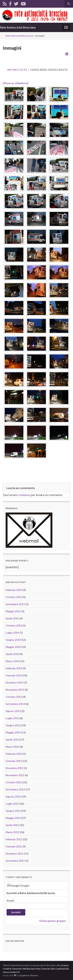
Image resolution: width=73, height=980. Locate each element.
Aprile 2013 (12, 739)
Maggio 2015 (13, 611)
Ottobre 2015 (14, 597)
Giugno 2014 (13, 639)
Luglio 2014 (12, 632)
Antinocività (17, 69)
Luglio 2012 (12, 803)
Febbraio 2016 (14, 589)
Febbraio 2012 (14, 839)
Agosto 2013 (13, 711)
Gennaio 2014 (14, 675)
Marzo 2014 (12, 661)
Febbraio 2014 (14, 668)
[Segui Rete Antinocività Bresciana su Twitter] (16, 3)
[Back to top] (64, 971)
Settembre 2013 (15, 703)
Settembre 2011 (15, 860)
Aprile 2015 (12, 618)
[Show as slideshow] (15, 83)
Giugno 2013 (13, 725)
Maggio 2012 (13, 817)
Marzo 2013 (12, 746)
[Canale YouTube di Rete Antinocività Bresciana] (23, 3)
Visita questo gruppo (52, 920)
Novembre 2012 (15, 775)
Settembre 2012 (15, 789)
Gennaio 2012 (14, 846)
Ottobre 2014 (14, 625)
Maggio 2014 (13, 646)
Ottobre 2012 (14, 782)
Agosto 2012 (13, 796)
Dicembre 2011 (14, 853)
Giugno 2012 (13, 810)
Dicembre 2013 (14, 682)
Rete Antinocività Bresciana (18, 27)
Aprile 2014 (12, 654)
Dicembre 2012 (14, 768)
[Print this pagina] (66, 54)
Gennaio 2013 (14, 760)
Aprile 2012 (12, 825)
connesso (24, 495)
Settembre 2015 (15, 604)
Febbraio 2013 (14, 753)
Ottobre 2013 (14, 696)
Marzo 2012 (12, 832)
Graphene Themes (28, 975)
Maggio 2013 (13, 732)
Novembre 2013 (15, 689)
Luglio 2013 (12, 718)
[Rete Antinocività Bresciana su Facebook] (10, 3)
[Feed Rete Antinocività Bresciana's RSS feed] (5, 3)
